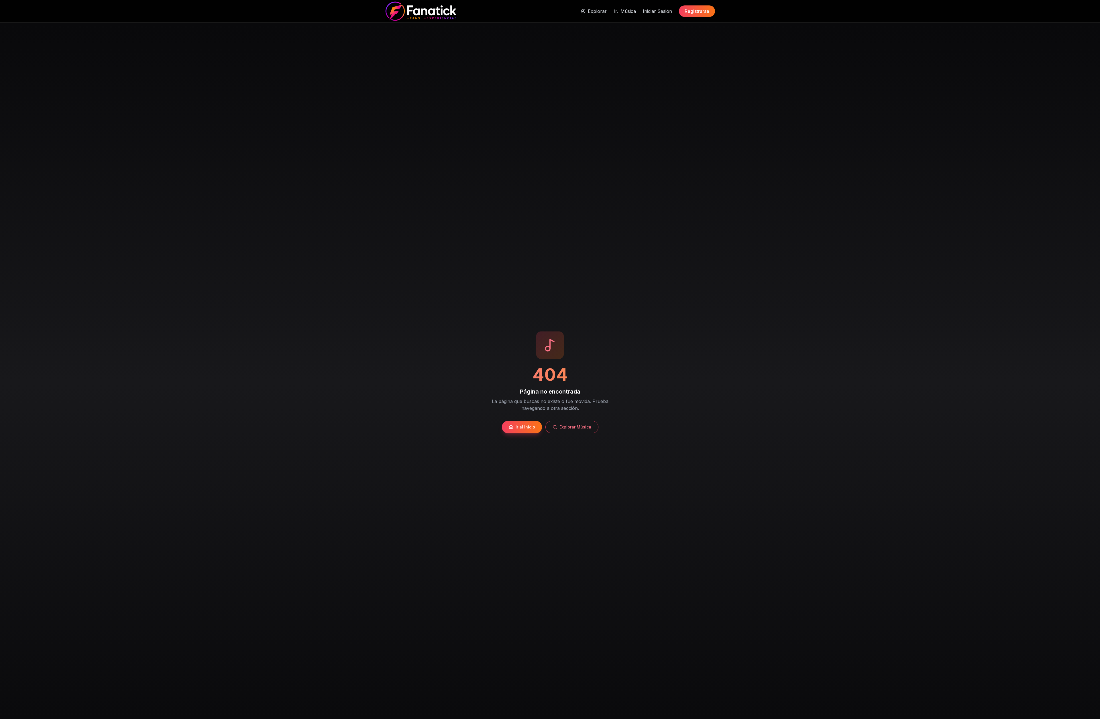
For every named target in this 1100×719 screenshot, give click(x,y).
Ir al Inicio (525, 426)
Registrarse (697, 11)
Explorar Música (575, 426)
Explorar (597, 11)
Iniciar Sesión (657, 11)
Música (628, 11)
